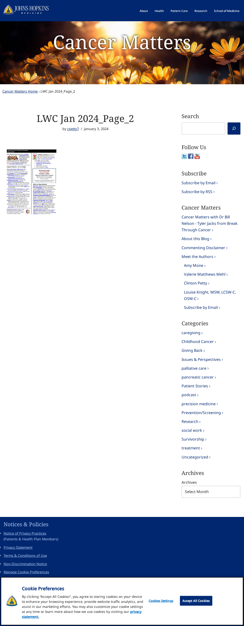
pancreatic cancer (198, 377)
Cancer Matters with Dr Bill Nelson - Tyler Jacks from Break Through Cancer (210, 223)
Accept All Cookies (196, 601)
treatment (191, 448)
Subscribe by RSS (197, 191)
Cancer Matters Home (20, 91)
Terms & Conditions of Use (25, 555)
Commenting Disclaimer (203, 247)
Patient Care (179, 11)
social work (192, 430)
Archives (189, 482)
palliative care (194, 368)
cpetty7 (73, 128)
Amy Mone (193, 265)
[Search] (234, 128)
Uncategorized (195, 457)
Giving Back (192, 350)
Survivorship (193, 439)
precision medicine (199, 403)
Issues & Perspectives (201, 359)
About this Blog (195, 238)
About (144, 11)
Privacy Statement (18, 547)
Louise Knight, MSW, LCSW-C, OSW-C (210, 295)
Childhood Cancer (198, 341)
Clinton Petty (195, 283)
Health (159, 11)
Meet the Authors (197, 256)
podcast (189, 394)
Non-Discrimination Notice (25, 564)
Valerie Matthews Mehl (204, 274)
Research (200, 11)
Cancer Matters (122, 42)
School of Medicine (226, 11)
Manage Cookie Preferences (26, 572)
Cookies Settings (161, 601)
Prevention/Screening (201, 412)
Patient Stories (195, 386)
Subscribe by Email (198, 182)
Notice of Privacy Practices (25, 533)
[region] (122, 601)
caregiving (191, 332)
